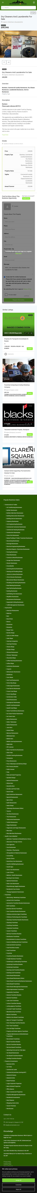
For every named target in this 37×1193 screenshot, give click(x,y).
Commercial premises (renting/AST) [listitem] (16, 1072)
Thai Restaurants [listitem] (11, 816)
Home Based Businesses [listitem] (13, 975)
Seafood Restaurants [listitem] (12, 780)
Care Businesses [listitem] (11, 847)
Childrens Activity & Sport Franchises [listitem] (17, 914)
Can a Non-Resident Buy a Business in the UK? (16, 1150)
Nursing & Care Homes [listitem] (13, 878)
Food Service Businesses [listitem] (13, 688)
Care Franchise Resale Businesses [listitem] (16, 911)
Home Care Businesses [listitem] (13, 869)
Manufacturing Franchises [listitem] (14, 1011)
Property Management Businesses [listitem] (16, 1094)
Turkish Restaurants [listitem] (12, 822)
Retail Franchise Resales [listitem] (13, 1041)
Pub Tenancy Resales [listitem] (12, 766)
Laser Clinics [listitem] (10, 872)
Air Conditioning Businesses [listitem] (14, 507)
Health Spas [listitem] (10, 867)
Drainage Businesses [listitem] (12, 543)
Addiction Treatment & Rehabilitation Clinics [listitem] (19, 839)
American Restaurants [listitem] (13, 610)
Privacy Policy (7, 1162)
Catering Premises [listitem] (12, 644)
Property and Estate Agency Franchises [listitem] (17, 1031)
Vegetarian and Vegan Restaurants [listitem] (16, 828)
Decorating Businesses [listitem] (13, 541)
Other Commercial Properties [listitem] (15, 1092)
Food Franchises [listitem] (11, 950)
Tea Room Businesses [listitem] (13, 814)
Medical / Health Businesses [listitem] (14, 875)
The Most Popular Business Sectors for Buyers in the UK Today (18, 1146)
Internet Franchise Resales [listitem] (14, 995)
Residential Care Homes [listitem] (13, 889)
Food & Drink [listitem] (8, 607)
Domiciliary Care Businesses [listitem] (14, 861)
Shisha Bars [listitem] (10, 783)
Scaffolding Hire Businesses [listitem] (14, 593)
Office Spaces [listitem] (10, 1089)
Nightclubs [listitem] (9, 744)
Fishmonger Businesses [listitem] (13, 685)
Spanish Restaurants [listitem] (12, 797)
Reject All (18, 1189)
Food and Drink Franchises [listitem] (14, 945)
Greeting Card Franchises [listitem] (13, 972)
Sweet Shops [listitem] (10, 805)
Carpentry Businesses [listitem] (12, 521)
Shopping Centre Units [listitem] (13, 1103)
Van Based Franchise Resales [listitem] (15, 1055)
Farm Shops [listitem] (10, 677)
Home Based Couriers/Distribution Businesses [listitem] (19, 981)
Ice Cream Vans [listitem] (11, 716)
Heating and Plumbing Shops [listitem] (14, 571)
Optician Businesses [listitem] (12, 880)
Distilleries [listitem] (9, 674)
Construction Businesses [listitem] (13, 532)
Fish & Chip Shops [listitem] (11, 683)
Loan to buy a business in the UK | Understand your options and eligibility (17, 1141)
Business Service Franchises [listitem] (14, 908)
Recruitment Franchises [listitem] (13, 1039)
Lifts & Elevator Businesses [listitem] (14, 577)
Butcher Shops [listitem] (10, 632)
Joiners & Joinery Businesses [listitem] (15, 574)
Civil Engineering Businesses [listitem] (14, 524)
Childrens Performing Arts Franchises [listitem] (17, 917)
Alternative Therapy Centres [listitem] (14, 841)
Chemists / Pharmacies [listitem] (13, 850)
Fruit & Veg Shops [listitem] (11, 694)
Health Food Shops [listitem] (12, 708)
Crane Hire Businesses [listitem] (13, 535)
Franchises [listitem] (8, 894)
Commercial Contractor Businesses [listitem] (16, 527)
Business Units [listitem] (11, 1064)
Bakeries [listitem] (9, 613)
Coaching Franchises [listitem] (12, 925)
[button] (31, 13)
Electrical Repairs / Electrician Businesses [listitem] (18, 549)
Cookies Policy (7, 1164)
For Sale (3, 25)
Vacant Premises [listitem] (11, 1105)
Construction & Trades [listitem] (11, 504)
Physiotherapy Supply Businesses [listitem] (16, 886)
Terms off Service (8, 1166)
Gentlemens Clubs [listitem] (12, 697)
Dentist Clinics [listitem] (10, 858)
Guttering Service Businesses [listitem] (15, 568)
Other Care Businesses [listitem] (13, 883)
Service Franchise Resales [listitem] (14, 1044)
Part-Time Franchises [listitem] (12, 1025)
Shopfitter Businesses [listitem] (12, 596)
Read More (5, 135)
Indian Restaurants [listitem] (12, 719)
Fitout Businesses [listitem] (11, 554)
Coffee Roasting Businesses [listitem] (14, 660)
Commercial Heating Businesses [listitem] (15, 529)
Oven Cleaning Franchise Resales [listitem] (16, 1023)
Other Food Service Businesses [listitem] (15, 750)
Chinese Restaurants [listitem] (12, 652)
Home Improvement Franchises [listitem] (15, 989)
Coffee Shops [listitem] (10, 663)
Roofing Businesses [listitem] (12, 591)
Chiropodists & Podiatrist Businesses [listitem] (17, 853)
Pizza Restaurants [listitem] (12, 761)
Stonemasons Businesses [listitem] (14, 599)
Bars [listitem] (8, 616)
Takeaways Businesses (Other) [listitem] (15, 808)
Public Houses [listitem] (10, 769)
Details (30, 348)
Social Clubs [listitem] (10, 791)
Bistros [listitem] (8, 621)
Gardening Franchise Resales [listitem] (15, 964)
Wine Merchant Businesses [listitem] (14, 833)
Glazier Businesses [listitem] (12, 563)
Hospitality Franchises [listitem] (13, 992)
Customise (18, 1184)
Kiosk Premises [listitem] (11, 1080)
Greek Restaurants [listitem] (12, 699)
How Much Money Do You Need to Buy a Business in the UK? (18, 1154)
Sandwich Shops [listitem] (11, 777)
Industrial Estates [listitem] (11, 1075)
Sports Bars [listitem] (10, 800)
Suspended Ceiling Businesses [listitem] (15, 602)
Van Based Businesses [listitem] (13, 1053)
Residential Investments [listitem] (13, 1097)
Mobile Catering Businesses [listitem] (14, 741)
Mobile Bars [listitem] (10, 738)
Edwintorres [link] (11, 354)
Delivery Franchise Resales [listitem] (14, 933)
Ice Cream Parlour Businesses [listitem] (15, 713)
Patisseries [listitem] (10, 758)
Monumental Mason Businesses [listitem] (15, 580)
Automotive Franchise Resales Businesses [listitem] (18, 903)
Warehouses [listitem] (10, 1108)
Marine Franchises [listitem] (12, 1014)
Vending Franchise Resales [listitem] (14, 1058)
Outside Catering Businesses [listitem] (14, 755)
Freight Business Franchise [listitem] (14, 958)
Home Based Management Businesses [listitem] (17, 986)
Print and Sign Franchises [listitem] (13, 1028)
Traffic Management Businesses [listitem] (15, 605)
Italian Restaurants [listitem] (12, 724)
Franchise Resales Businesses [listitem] (15, 956)
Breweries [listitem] (9, 627)
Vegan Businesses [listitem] (12, 825)
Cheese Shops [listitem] (10, 646)
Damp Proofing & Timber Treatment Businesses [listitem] (20, 538)
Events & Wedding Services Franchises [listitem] (17, 942)
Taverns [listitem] (9, 811)
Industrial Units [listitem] (11, 1078)
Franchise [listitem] (9, 953)
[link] (18, 324)
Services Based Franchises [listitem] (14, 1047)
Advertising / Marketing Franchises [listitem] (16, 897)
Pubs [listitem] (8, 772)
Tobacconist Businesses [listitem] (13, 819)
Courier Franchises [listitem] (12, 931)
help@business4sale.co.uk (12, 1125)
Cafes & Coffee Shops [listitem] (12, 635)
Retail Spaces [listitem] (10, 1100)
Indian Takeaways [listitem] (11, 722)
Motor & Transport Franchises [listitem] (15, 1020)
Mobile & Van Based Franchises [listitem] (15, 1017)
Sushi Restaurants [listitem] (12, 802)
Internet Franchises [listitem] (12, 997)
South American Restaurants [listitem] (14, 794)
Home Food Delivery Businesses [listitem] (15, 710)
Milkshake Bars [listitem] (11, 736)
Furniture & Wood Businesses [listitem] (15, 557)
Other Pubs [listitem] (10, 752)
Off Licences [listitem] (10, 747)
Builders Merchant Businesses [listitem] (15, 513)
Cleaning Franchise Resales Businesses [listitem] (17, 919)
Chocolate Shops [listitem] (11, 658)
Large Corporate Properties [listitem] (14, 1083)
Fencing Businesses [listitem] (12, 552)
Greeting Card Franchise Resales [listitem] (16, 970)
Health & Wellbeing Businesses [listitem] (15, 864)
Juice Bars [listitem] (9, 727)
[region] (18, 1179)
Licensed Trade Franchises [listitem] (14, 1009)
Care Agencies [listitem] (10, 844)
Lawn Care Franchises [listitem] (13, 1000)
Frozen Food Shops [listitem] (12, 691)
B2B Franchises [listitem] (11, 906)
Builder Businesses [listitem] (12, 510)
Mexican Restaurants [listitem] (12, 733)
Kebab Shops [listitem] (10, 730)
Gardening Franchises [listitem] (13, 967)
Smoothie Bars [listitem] (11, 786)
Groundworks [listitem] (10, 566)
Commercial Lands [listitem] (12, 1069)
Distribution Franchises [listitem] (13, 936)
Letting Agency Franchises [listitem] (14, 1006)
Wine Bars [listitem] (9, 830)
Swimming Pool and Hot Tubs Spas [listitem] (16, 1050)
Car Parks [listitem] (9, 1066)
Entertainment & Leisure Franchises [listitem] (16, 939)
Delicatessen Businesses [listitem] (13, 671)
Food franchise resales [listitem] (13, 947)
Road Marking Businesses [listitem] (14, 585)
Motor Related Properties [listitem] (13, 1086)
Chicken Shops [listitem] (11, 649)
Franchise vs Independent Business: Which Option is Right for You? (18, 1136)
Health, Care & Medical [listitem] (11, 836)
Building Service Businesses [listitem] (14, 518)
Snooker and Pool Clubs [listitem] (13, 789)
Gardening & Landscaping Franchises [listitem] (17, 961)
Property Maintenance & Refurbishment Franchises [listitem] (17, 1035)
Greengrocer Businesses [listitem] (13, 702)
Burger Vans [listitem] (10, 630)
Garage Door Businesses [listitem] (13, 560)
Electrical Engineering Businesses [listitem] (16, 546)
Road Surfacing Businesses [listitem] (14, 588)
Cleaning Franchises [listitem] (12, 922)
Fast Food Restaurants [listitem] (13, 680)
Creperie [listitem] (9, 669)
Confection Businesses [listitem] (13, 666)
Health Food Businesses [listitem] (13, 705)
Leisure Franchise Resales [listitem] (14, 1003)
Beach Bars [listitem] (10, 619)
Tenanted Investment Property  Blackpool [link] (16, 429)
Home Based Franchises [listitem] (13, 984)
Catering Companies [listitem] (12, 641)
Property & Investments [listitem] (11, 1061)
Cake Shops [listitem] (10, 638)
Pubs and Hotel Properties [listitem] (14, 775)
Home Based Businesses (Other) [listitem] (15, 978)
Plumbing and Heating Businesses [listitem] (16, 582)
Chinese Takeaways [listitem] (12, 655)
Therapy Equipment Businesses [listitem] (15, 892)
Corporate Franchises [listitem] (12, 928)
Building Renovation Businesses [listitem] (15, 515)
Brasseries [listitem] (9, 624)
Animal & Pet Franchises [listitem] (13, 900)
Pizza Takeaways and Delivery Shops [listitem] (17, 763)
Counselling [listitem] (10, 855)
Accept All (18, 1180)
